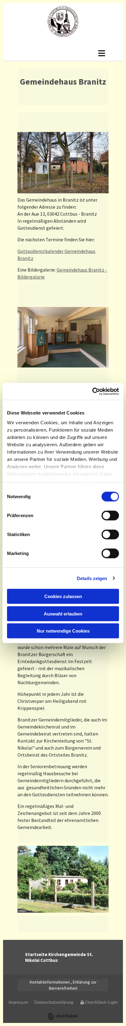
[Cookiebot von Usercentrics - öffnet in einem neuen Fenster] (92, 391)
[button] (63, 53)
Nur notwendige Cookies (63, 630)
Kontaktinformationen (50, 982)
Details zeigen (92, 578)
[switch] (110, 515)
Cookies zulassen (63, 596)
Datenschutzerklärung (53, 1002)
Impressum (18, 1002)
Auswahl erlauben (63, 613)
